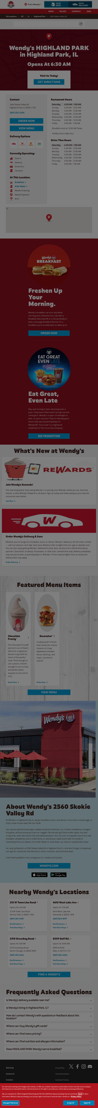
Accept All (70, 1103)
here (80, 1094)
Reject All (87, 1103)
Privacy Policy (76, 1096)
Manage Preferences (10, 1103)
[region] (49, 1095)
